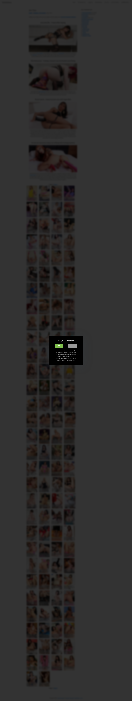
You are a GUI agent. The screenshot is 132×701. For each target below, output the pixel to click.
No (72, 345)
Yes (59, 345)
